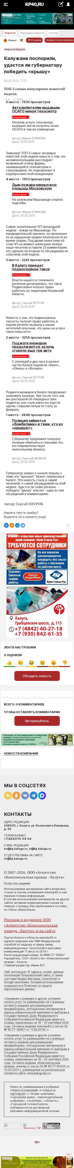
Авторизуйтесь (37, 721)
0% (9, 662)
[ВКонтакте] (6, 525)
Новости (10, 32)
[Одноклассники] (11, 525)
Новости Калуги (15, 49)
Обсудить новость (37, 676)
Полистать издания (17, 883)
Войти (68, 4)
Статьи (53, 32)
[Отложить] (30, 99)
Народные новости (32, 32)
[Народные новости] (60, 4)
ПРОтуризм (34, 40)
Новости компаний (21, 753)
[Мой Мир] (17, 525)
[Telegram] (23, 525)
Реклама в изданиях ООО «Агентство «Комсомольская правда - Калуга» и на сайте (31, 925)
